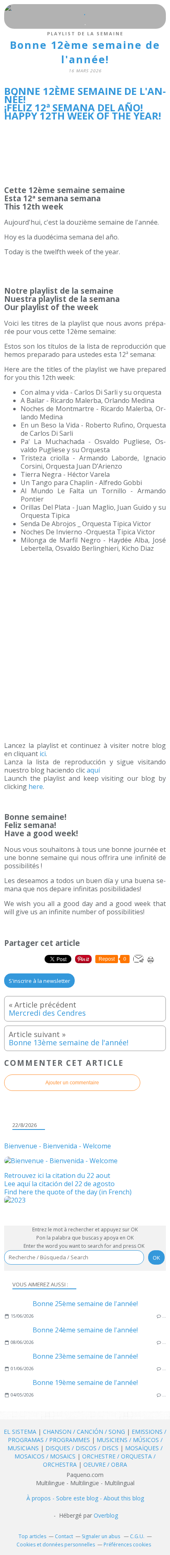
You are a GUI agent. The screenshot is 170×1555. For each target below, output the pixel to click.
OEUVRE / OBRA (105, 1464)
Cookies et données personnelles (56, 1544)
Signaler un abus (101, 1536)
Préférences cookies (127, 1544)
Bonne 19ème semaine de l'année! (85, 1382)
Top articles (32, 1536)
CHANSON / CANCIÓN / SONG (84, 1431)
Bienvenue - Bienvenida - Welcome (57, 1145)
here (35, 786)
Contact (64, 1536)
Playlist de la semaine (85, 33)
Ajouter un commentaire (72, 1083)
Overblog (106, 1515)
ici (43, 753)
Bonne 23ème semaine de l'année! (85, 1356)
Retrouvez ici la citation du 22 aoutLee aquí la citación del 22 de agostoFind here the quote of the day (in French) (68, 1183)
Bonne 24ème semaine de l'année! (85, 1329)
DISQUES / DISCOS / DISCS (82, 1448)
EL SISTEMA (20, 1431)
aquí (93, 770)
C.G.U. (137, 1536)
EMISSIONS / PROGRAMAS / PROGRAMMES (87, 1436)
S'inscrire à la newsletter (39, 981)
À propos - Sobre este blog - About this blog (85, 1498)
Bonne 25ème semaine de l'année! (85, 1303)
